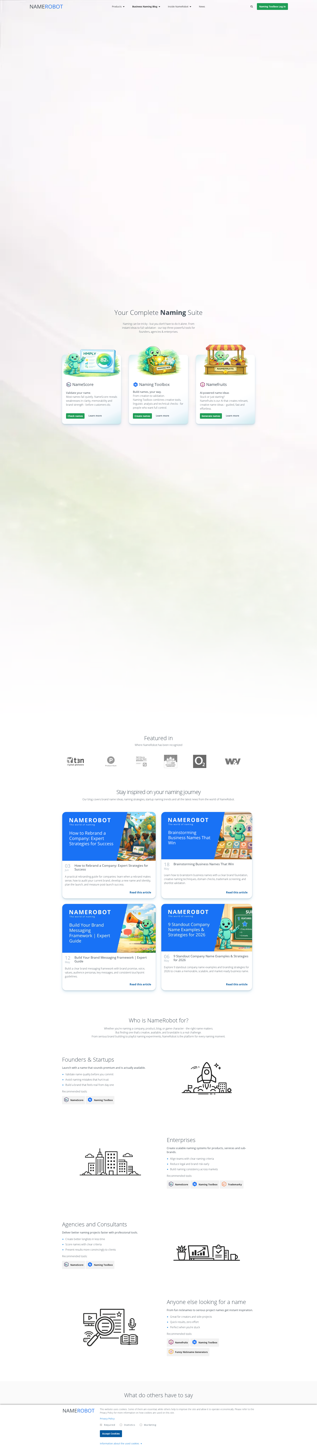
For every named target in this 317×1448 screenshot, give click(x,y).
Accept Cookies (111, 1433)
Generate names (211, 416)
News (202, 6)
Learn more (95, 415)
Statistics (129, 1424)
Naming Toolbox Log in (272, 6)
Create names (142, 416)
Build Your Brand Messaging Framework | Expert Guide (110, 959)
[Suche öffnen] (251, 6)
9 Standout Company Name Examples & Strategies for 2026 (211, 958)
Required (109, 1424)
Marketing (150, 1424)
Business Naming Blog (144, 6)
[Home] (46, 6)
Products (117, 6)
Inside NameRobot (178, 6)
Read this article (140, 892)
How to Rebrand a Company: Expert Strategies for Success (111, 867)
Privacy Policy (107, 1418)
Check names (75, 416)
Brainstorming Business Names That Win (204, 864)
